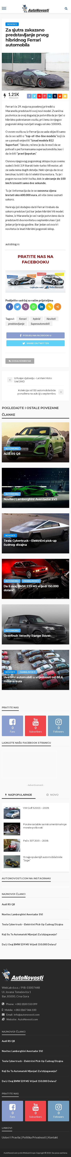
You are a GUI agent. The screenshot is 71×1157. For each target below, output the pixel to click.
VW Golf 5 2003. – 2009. (36, 807)
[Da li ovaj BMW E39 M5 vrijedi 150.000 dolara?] (35, 579)
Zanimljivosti (31, 581)
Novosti (12, 24)
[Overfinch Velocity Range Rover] (35, 624)
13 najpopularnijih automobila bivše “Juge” (42, 859)
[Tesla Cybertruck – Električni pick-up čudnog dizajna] (35, 533)
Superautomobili (40, 323)
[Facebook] (9, 306)
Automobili (12, 448)
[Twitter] (17, 306)
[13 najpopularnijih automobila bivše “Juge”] (12, 861)
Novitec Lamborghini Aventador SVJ (30, 499)
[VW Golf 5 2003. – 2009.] (12, 812)
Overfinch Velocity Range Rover (27, 635)
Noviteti (51, 318)
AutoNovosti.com (28, 1019)
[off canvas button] (4, 8)
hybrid (36, 318)
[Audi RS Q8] (35, 442)
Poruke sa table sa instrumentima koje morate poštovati (44, 826)
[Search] (66, 8)
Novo (54, 794)
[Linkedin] (41, 306)
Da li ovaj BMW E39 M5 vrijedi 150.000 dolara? (31, 588)
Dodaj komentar (21, 361)
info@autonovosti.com (27, 1014)
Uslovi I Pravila (11, 1137)
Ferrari (23, 318)
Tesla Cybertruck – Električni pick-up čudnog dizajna (30, 542)
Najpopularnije (19, 794)
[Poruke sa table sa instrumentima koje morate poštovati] (12, 829)
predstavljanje (16, 323)
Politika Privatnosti (34, 1137)
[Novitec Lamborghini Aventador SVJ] (35, 488)
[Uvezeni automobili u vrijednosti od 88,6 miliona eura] (35, 670)
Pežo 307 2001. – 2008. (36, 840)
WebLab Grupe (29, 1153)
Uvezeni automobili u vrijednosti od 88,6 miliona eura (33, 679)
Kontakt (53, 1137)
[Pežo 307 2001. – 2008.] (12, 845)
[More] (57, 306)
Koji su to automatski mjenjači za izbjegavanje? (29, 934)
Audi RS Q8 (12, 453)
